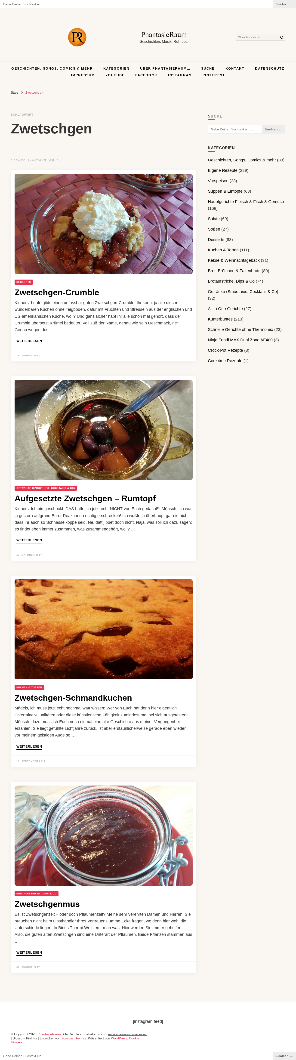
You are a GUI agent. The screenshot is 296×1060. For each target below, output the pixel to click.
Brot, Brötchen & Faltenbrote (234, 270)
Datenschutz (269, 68)
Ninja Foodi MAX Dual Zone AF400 (240, 340)
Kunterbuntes (220, 319)
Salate (214, 218)
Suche (208, 68)
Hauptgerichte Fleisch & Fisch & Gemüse (246, 201)
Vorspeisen (218, 181)
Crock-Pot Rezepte (225, 350)
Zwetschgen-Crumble (57, 292)
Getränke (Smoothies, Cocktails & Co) (45, 488)
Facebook (146, 75)
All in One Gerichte (225, 308)
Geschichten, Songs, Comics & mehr (51, 68)
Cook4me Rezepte (225, 360)
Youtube (115, 75)
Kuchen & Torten (29, 687)
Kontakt (235, 68)
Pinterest (214, 75)
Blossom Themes (73, 1038)
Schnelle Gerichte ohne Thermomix (240, 329)
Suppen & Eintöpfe (225, 191)
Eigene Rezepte (222, 170)
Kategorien (116, 68)
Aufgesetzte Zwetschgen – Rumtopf (85, 498)
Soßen (214, 229)
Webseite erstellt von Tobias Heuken (127, 1034)
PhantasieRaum (164, 34)
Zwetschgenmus (47, 904)
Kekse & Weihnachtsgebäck (234, 260)
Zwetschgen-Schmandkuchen (73, 698)
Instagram (180, 75)
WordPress (119, 1038)
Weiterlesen (29, 341)
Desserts (23, 282)
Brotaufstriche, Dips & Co (36, 893)
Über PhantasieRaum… (165, 68)
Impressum (83, 75)
